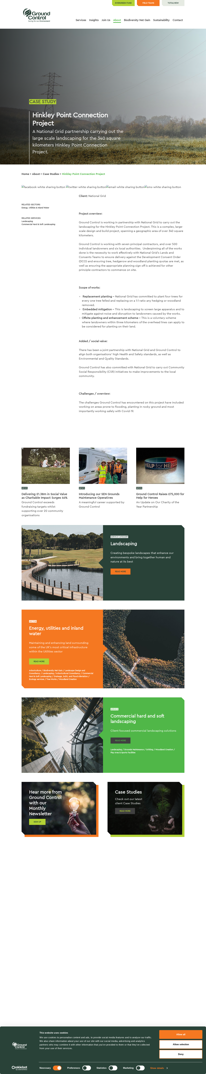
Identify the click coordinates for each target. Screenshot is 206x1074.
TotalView (173, 3)
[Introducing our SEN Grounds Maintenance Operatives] (103, 465)
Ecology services (36, 679)
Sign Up (37, 822)
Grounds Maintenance (134, 750)
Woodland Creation (68, 679)
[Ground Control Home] (37, 15)
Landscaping (27, 221)
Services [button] (81, 20)
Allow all (180, 1034)
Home (25, 174)
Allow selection (181, 1044)
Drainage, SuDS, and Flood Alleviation (71, 676)
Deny (181, 1054)
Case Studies (51, 174)
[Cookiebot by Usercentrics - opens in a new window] (19, 1068)
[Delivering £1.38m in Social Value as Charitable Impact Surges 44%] (46, 465)
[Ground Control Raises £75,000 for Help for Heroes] (160, 465)
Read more (120, 571)
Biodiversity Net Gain (52, 670)
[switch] (86, 1068)
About (36, 174)
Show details (157, 1068)
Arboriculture (35, 670)
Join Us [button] (106, 20)
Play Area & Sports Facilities (123, 753)
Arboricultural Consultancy (68, 673)
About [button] (117, 20)
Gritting (149, 750)
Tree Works (51, 679)
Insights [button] (94, 20)
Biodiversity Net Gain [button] (137, 20)
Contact (178, 20)
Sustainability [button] (161, 20)
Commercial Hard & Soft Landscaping (38, 224)
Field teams (148, 3)
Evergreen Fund (123, 3)
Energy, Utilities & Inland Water (35, 208)
